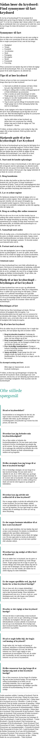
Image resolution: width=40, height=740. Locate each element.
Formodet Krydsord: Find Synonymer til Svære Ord (19, 728)
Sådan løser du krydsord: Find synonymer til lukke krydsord (19, 712)
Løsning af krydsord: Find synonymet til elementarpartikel (19, 706)
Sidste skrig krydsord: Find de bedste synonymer (20, 704)
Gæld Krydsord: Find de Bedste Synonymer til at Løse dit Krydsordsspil (19, 730)
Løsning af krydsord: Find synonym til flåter (15, 733)
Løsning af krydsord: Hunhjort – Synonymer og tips (19, 734)
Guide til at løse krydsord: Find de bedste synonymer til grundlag (18, 702)
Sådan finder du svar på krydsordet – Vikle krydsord (18, 736)
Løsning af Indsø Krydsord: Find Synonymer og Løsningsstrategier (19, 726)
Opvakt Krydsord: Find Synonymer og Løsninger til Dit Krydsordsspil (17, 722)
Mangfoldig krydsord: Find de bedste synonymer (17, 715)
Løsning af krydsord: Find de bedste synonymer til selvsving (19, 696)
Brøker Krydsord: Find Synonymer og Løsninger (19, 708)
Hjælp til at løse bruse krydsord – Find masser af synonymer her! (19, 698)
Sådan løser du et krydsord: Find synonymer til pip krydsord (19, 710)
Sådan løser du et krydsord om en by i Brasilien (19, 700)
